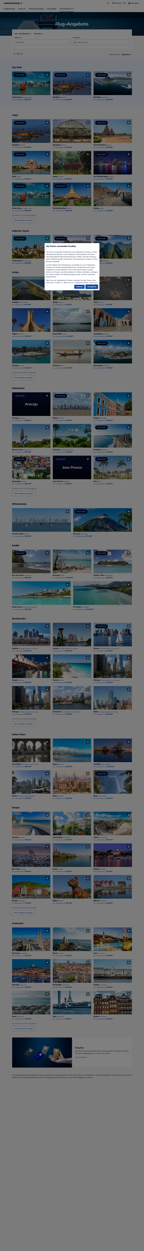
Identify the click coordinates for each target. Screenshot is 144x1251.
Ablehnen (79, 287)
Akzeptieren (91, 287)
